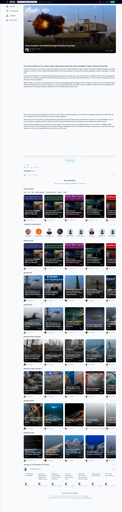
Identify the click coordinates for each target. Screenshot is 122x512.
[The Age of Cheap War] (53, 382)
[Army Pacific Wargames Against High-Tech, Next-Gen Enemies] (33, 206)
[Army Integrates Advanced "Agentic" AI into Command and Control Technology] (94, 206)
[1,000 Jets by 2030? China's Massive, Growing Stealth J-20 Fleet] (74, 446)
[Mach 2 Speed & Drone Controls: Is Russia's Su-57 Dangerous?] (94, 350)
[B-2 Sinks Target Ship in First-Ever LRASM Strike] (94, 318)
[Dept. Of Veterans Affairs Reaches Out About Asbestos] (33, 382)
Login (112, 2)
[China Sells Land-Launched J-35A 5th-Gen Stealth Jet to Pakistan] (94, 446)
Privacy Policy (88, 498)
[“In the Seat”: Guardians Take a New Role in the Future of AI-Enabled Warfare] (33, 414)
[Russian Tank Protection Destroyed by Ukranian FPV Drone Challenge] (33, 350)
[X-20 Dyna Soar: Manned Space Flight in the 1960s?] (74, 414)
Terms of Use (79, 498)
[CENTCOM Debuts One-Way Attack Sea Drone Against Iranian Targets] (33, 286)
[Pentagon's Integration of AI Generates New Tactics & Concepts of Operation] (74, 318)
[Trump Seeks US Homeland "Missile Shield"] (94, 414)
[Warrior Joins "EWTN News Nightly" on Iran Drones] (74, 382)
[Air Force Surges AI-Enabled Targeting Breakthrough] (53, 286)
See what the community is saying (36, 465)
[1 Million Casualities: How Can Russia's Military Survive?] (53, 350)
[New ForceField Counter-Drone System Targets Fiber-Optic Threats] (94, 286)
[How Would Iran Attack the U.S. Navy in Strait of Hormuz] (33, 318)
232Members (41, 2)
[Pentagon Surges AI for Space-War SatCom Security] (53, 414)
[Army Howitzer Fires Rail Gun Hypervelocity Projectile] (70, 29)
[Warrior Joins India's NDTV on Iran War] (94, 382)
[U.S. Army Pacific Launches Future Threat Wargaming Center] (53, 206)
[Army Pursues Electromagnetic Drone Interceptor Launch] (74, 206)
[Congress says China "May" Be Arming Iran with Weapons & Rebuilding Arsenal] (53, 446)
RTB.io (86, 496)
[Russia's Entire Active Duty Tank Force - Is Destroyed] (74, 350)
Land (27, 165)
